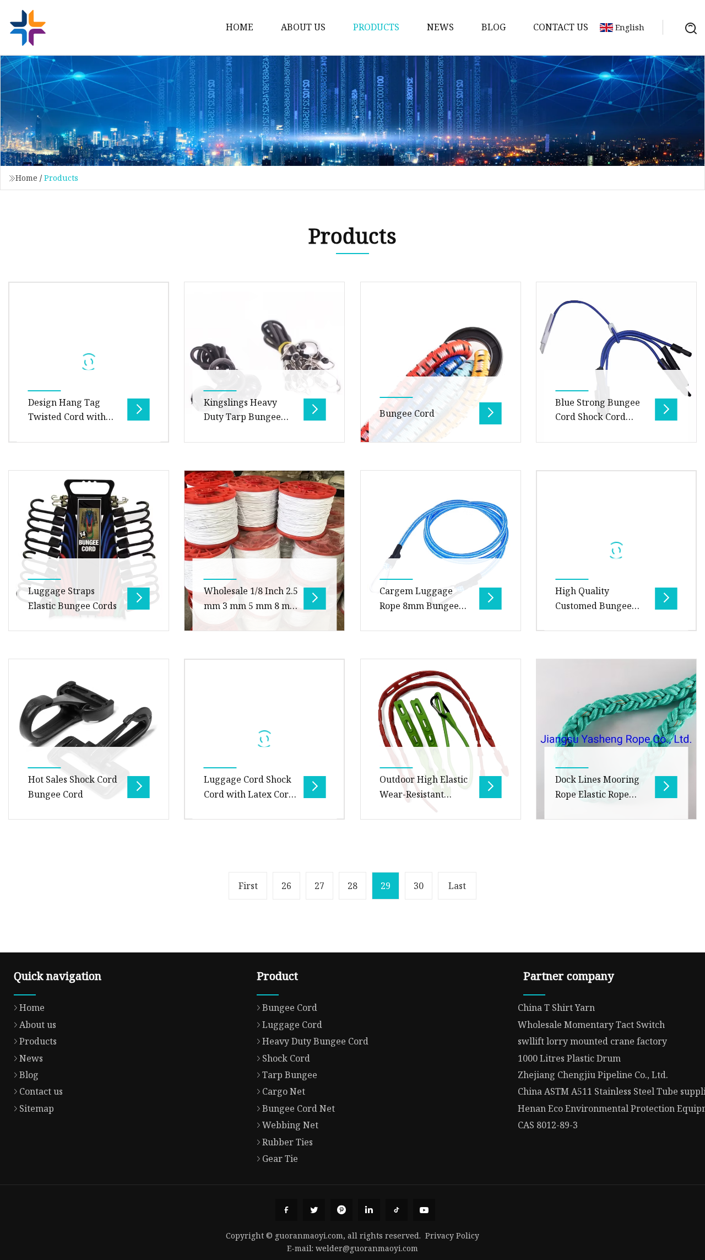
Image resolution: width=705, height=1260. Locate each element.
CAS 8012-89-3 (548, 1125)
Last (457, 886)
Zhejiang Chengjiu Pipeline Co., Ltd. (593, 1075)
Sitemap (36, 1108)
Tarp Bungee (289, 1075)
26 (286, 886)
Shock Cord (286, 1058)
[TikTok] (397, 1210)
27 (319, 886)
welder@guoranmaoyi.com (367, 1248)
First (248, 886)
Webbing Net (290, 1125)
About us (303, 27)
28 (352, 886)
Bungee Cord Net (298, 1108)
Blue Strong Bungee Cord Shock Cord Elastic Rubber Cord (597, 417)
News (440, 27)
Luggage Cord (292, 1025)
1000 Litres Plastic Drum (569, 1058)
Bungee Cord (407, 413)
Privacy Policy (452, 1235)
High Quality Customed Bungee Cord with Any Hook (598, 605)
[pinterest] (341, 1210)
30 (419, 886)
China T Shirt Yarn (556, 1007)
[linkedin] (369, 1210)
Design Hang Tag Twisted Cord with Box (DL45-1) (67, 417)
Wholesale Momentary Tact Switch (591, 1025)
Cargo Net (283, 1091)
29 (386, 886)
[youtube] (424, 1210)
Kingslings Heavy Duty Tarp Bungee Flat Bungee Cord (242, 417)
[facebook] (286, 1210)
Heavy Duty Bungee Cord (315, 1041)
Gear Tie (280, 1159)
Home (239, 27)
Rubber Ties (287, 1142)
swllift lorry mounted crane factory (592, 1041)
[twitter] (314, 1210)
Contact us (560, 27)
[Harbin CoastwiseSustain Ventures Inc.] (27, 27)
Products (376, 27)
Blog (493, 27)
